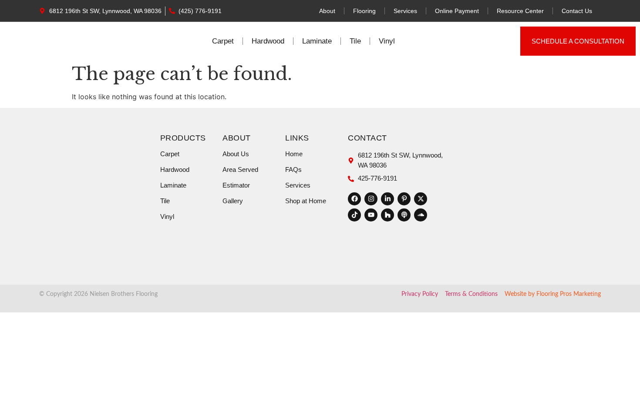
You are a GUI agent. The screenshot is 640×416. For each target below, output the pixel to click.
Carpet (223, 41)
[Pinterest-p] (404, 198)
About (327, 10)
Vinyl (387, 41)
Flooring (364, 10)
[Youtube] (370, 214)
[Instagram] (370, 198)
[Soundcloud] (420, 214)
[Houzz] (387, 214)
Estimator (236, 185)
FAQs (293, 169)
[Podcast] (404, 214)
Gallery (232, 201)
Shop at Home (305, 201)
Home (294, 154)
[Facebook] (354, 198)
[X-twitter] (420, 198)
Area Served (240, 169)
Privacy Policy (419, 294)
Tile (355, 41)
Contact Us (577, 10)
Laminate (317, 41)
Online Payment (457, 10)
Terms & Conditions (471, 294)
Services (405, 10)
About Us (235, 154)
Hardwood (268, 41)
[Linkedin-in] (387, 198)
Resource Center (520, 10)
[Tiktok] (354, 214)
